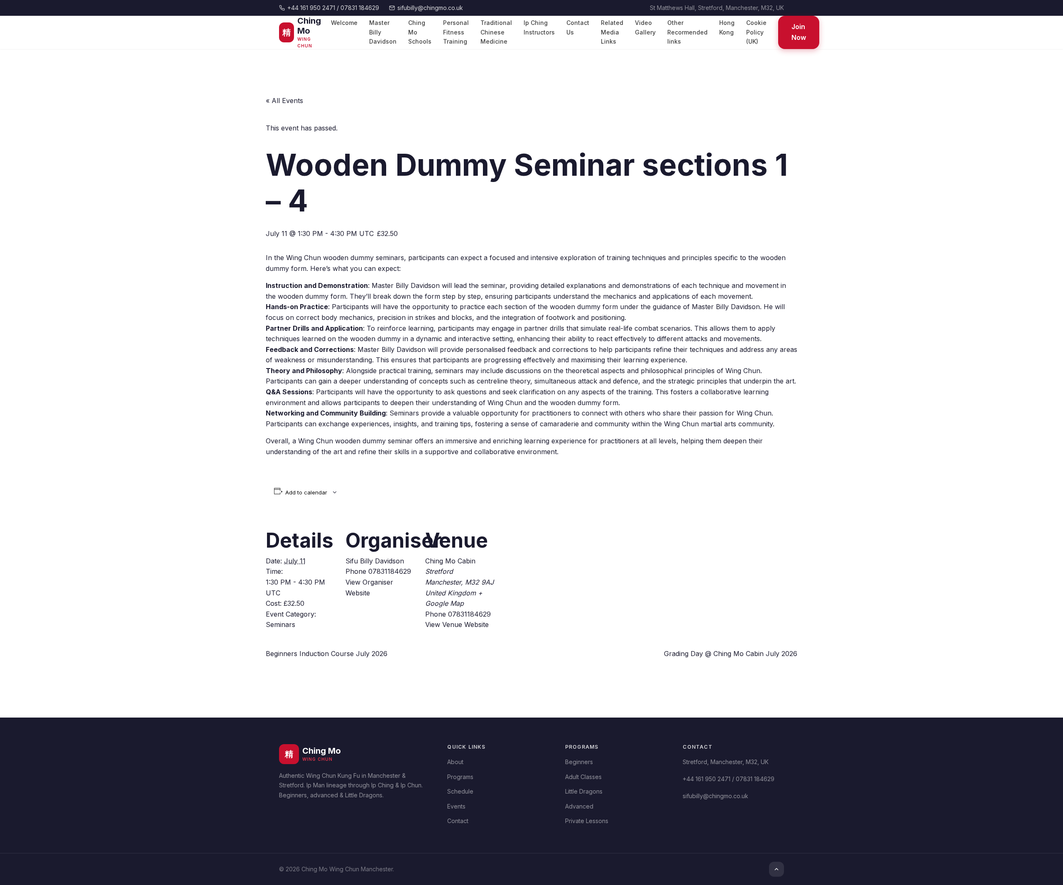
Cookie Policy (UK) (756, 32)
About (455, 761)
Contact (457, 820)
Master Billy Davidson (383, 32)
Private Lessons (586, 820)
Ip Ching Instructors (539, 28)
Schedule (460, 791)
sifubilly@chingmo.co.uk (430, 7)
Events (456, 806)
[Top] (776, 869)
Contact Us (577, 28)
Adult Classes (583, 776)
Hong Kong (727, 28)
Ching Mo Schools (419, 32)
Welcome (344, 23)
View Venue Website (457, 624)
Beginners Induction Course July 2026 (326, 653)
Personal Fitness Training (456, 32)
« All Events (284, 100)
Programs (460, 776)
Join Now (798, 32)
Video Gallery (645, 28)
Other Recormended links (687, 32)
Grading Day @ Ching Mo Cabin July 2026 (730, 653)
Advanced (579, 806)
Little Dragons (584, 791)
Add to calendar (306, 492)
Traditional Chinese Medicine (496, 32)
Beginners (579, 761)
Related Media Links (612, 32)
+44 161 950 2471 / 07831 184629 (333, 7)
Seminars (280, 624)
